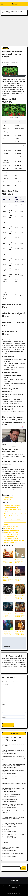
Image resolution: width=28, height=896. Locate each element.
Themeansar (14, 887)
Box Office (8, 11)
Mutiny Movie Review (7, 829)
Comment (5, 684)
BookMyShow (7, 499)
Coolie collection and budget (11, 515)
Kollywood (6, 64)
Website (4, 717)
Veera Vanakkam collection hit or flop (14, 540)
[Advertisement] (14, 31)
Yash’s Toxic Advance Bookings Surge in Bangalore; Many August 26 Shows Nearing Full (13, 758)
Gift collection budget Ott (11, 507)
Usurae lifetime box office (11, 526)
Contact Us (12, 890)
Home (3, 11)
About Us (7, 890)
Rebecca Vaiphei (8, 60)
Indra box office (8, 518)
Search (23, 868)
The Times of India (8, 497)
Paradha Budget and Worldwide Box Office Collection (19, 642)
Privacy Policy (20, 890)
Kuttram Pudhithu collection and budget (15, 513)
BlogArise (21, 885)
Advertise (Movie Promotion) (14, 893)
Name (3, 704)
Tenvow (15, 4)
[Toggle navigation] (2, 4)
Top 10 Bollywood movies (11, 538)
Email (3, 711)
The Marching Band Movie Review (11, 794)
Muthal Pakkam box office (11, 532)
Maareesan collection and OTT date (13, 520)
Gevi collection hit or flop (11, 536)
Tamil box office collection (11, 534)
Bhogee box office (9, 528)
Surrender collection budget (11, 530)
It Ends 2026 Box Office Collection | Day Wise (14, 783)
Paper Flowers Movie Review (9, 799)
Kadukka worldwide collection (12, 505)
